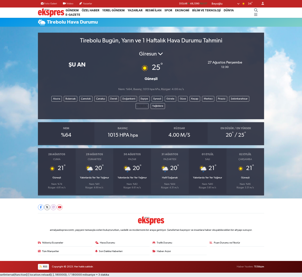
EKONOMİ (182, 10)
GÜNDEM (72, 10)
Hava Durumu (107, 242)
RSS (45, 266)
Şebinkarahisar (239, 98)
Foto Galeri (50, 3)
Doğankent (129, 98)
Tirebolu (142, 106)
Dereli (113, 98)
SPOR (168, 10)
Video (70, 3)
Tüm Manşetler (50, 251)
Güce (183, 98)
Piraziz (221, 98)
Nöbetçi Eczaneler (52, 242)
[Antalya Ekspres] (51, 12)
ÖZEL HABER (90, 10)
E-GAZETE (73, 14)
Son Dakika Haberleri (111, 251)
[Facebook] (41, 207)
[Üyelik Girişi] (261, 4)
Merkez (208, 98)
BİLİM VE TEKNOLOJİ (206, 10)
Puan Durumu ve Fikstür (227, 242)
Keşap (194, 98)
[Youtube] (60, 207)
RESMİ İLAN (153, 10)
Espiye (144, 98)
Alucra (56, 98)
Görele (170, 98)
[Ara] (256, 10)
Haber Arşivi (164, 251)
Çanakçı (100, 98)
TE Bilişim (259, 266)
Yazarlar (87, 3)
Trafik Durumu (164, 242)
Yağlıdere (157, 106)
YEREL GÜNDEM (113, 10)
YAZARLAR (135, 10)
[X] (47, 207)
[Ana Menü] (255, 15)
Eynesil (157, 98)
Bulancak (71, 98)
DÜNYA (229, 10)
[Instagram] (53, 207)
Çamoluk (86, 98)
